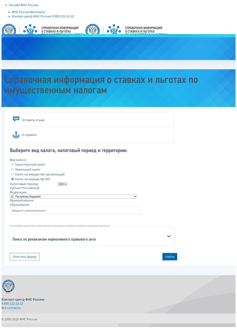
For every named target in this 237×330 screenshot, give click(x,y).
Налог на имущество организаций (39, 174)
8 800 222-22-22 (12, 303)
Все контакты (10, 308)
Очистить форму (24, 257)
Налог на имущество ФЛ (32, 179)
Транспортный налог (29, 164)
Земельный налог (27, 169)
